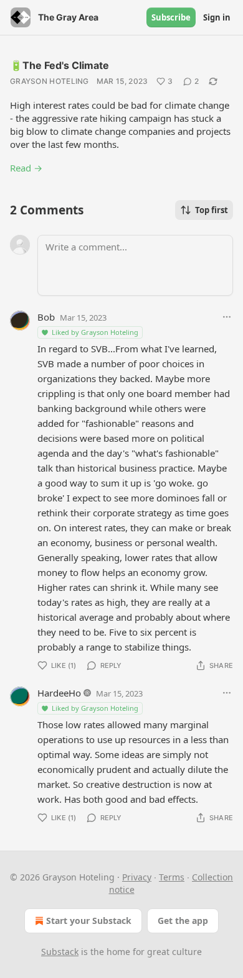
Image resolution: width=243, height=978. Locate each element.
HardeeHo (59, 693)
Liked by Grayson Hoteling (95, 332)
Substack (60, 951)
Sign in (217, 17)
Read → (26, 168)
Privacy (136, 877)
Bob (46, 317)
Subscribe (171, 17)
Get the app (183, 920)
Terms (171, 877)
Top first (211, 210)
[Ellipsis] (227, 317)
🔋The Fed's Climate (59, 65)
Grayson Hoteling (49, 81)
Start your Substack (88, 920)
